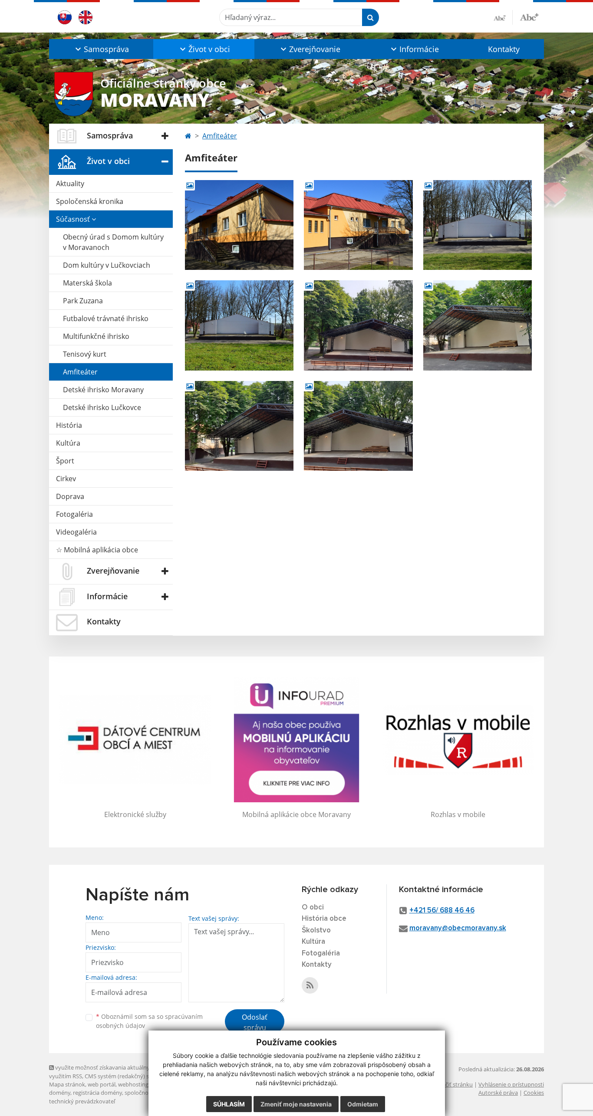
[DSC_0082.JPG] (358, 225)
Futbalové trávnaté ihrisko (105, 318)
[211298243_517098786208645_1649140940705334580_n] (239, 426)
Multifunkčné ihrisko (96, 336)
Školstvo (316, 930)
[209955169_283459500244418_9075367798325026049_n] (477, 325)
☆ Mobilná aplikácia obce (97, 550)
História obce (324, 918)
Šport (65, 461)
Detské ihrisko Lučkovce (102, 407)
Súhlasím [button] (229, 1104)
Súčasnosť (74, 219)
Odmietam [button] (362, 1104)
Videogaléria (76, 532)
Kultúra (68, 443)
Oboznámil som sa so (149, 1021)
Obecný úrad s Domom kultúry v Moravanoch (113, 242)
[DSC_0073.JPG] (477, 225)
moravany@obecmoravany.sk (457, 928)
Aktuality (70, 183)
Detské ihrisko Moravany (103, 389)
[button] (101, 49)
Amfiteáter (80, 372)
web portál (101, 1084)
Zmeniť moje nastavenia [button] (296, 1104)
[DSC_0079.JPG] (239, 325)
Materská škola (87, 283)
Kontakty (504, 49)
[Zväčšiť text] (529, 16)
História (69, 425)
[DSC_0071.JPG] (239, 225)
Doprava (70, 496)
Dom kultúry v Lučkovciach (106, 265)
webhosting (133, 1084)
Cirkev (66, 478)
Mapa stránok (67, 1084)
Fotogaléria (74, 514)
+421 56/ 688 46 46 (441, 910)
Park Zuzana (83, 300)
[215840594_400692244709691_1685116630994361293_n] (358, 426)
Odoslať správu (254, 1022)
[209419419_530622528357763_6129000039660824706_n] (358, 325)
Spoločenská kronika (89, 201)
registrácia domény (97, 1092)
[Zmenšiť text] (503, 17)
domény (59, 1092)
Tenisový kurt (84, 354)
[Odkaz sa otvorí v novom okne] (310, 985)
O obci (313, 907)
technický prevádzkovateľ (82, 1101)
